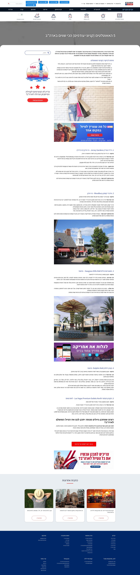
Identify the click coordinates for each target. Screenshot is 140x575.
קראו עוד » (101, 518)
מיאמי (109, 9)
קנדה (21, 9)
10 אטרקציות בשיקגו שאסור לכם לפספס (71, 510)
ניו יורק (71, 9)
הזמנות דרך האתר (99, 3)
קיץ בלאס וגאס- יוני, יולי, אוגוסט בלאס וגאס (39, 510)
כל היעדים (118, 3)
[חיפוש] (8, 3)
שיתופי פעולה (89, 3)
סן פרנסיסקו (58, 9)
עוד (84, 3)
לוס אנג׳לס (97, 9)
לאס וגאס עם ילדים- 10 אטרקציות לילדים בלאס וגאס (102, 511)
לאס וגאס (83, 9)
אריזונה (45, 9)
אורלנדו (10, 9)
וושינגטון (33, 9)
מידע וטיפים (110, 3)
